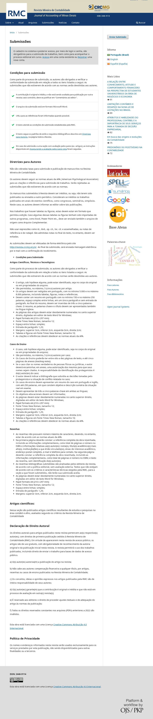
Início (12, 32)
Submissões (48, 22)
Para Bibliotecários (115, 294)
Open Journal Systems (118, 306)
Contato (75, 22)
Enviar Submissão (117, 37)
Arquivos (32, 22)
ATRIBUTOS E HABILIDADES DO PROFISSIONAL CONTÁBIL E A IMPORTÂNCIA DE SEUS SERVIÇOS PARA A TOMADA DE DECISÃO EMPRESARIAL (124, 123)
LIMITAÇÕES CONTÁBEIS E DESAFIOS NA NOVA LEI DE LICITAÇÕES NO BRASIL (120, 107)
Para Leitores (113, 285)
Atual (21, 22)
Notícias (63, 22)
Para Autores (113, 289)
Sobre (8, 22)
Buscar (142, 22)
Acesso (45, 57)
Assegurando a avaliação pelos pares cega (48, 149)
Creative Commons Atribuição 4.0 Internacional (77, 686)
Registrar (82, 57)
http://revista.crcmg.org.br (23, 247)
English (114, 59)
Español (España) (118, 63)
